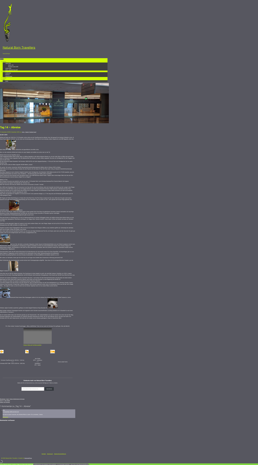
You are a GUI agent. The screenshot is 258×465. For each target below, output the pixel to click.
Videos (4, 77)
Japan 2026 (8, 63)
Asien (7, 399)
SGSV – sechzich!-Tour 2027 (11, 69)
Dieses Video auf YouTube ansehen (32, 345)
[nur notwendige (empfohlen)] (88, 464)
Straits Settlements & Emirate (17, 399)
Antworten (5, 417)
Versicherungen (8, 76)
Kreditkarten (8, 73)
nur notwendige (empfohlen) (63, 464)
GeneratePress (28, 458)
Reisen (4, 61)
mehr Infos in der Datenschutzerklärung (79, 464)
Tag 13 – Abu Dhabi (5, 400)
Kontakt (44, 454)
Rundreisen (3, 399)
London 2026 (8, 68)
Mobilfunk (7, 74)
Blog (4, 79)
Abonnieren (49, 389)
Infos (4, 71)
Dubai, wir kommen (5, 402)
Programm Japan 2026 (13, 66)
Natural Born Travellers (19, 47)
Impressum (50, 454)
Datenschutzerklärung (60, 454)
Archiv (6, 81)
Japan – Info (11, 65)
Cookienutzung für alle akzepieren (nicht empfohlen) (45, 464)
